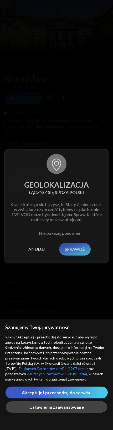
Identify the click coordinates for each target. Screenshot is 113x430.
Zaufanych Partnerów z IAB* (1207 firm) (52, 368)
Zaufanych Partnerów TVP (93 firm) (57, 374)
